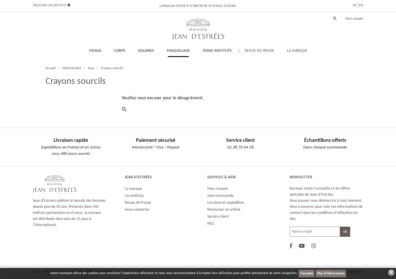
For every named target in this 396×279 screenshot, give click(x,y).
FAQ (210, 223)
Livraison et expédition (225, 203)
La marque (133, 189)
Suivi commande (220, 196)
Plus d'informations (331, 273)
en (361, 5)
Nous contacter (137, 210)
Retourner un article (223, 210)
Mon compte (354, 19)
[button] (335, 19)
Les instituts (134, 196)
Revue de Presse (138, 203)
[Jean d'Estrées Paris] (198, 29)
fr (355, 5)
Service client (218, 216)
